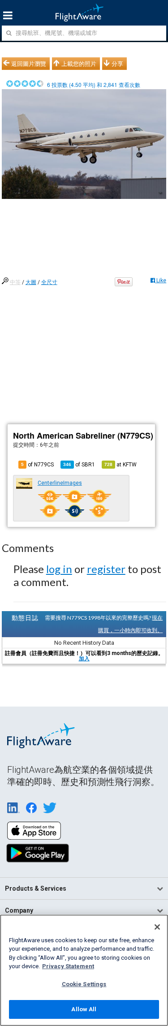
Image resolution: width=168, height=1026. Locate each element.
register (106, 568)
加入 (84, 658)
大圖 (31, 282)
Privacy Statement (68, 966)
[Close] (157, 927)
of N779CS (37, 464)
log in (59, 568)
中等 (15, 282)
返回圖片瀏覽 (28, 63)
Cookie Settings (84, 984)
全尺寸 (49, 282)
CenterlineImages (60, 483)
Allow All (83, 1009)
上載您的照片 (78, 63)
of (79, 464)
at (120, 464)
